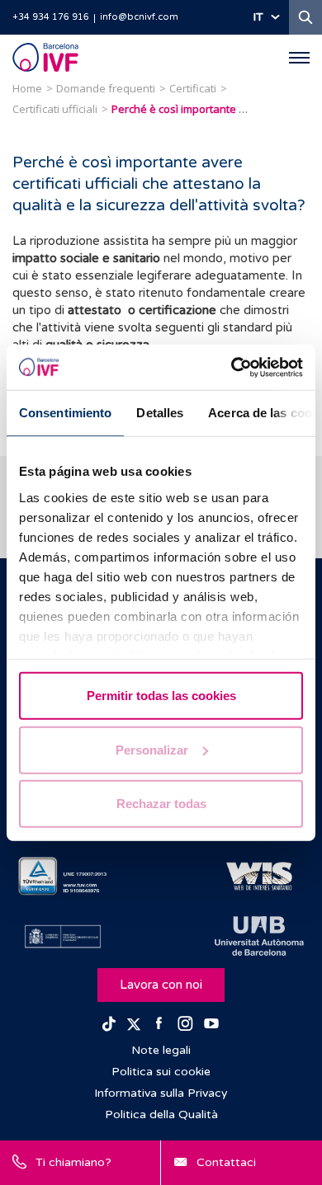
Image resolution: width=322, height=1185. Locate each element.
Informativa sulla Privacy (161, 1093)
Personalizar (152, 749)
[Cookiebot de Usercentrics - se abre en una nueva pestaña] (231, 367)
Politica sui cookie (161, 1072)
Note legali (161, 1050)
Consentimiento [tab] (65, 413)
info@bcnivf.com (139, 17)
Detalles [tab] (159, 413)
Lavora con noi (161, 984)
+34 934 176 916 (50, 17)
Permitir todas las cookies (161, 696)
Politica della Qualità (161, 1114)
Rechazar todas (161, 804)
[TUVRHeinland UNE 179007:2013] (62, 876)
